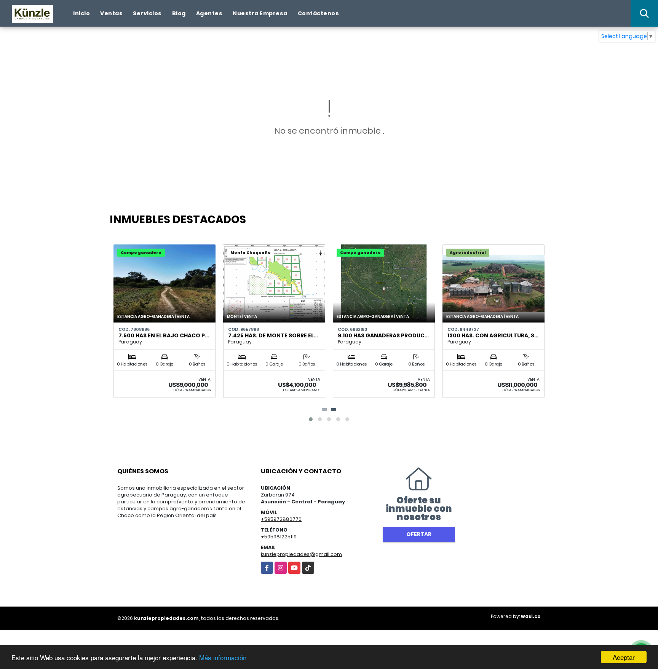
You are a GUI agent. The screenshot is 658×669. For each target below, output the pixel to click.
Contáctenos (318, 13)
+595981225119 (279, 536)
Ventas (111, 13)
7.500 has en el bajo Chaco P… (163, 335)
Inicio (81, 13)
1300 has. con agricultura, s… (492, 335)
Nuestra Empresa (260, 13)
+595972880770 (281, 519)
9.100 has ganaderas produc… (383, 335)
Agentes (209, 13)
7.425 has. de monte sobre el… (273, 335)
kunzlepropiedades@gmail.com (301, 554)
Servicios (147, 13)
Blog (179, 13)
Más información (222, 657)
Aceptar (624, 657)
